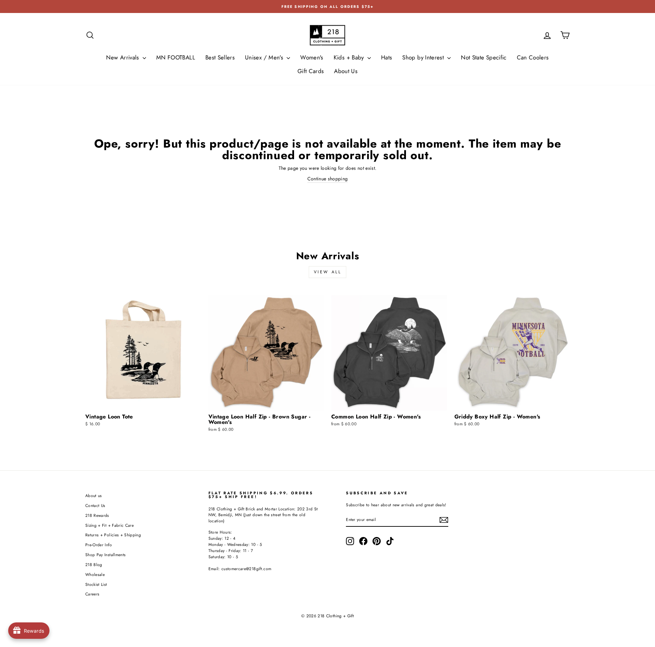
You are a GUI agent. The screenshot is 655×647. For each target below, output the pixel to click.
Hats (386, 57)
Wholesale (95, 574)
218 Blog (93, 564)
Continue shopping (327, 178)
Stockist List (96, 584)
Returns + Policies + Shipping (113, 535)
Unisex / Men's (265, 57)
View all (327, 272)
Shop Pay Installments (105, 554)
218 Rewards (97, 515)
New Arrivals (123, 57)
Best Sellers (220, 57)
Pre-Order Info (98, 545)
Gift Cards (310, 71)
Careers (92, 594)
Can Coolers (533, 57)
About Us (346, 71)
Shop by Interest (424, 57)
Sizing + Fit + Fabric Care (109, 525)
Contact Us (95, 505)
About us (93, 495)
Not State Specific (483, 57)
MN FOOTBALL (175, 57)
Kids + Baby (350, 57)
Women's (311, 57)
